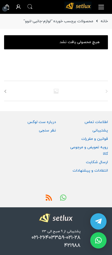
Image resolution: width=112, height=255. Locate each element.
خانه (104, 21)
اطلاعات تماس (96, 122)
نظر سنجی (47, 130)
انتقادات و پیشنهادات (90, 170)
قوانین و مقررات (94, 138)
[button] (98, 240)
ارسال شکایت (97, 162)
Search (30, 7)
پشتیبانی (100, 130)
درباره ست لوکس (41, 122)
